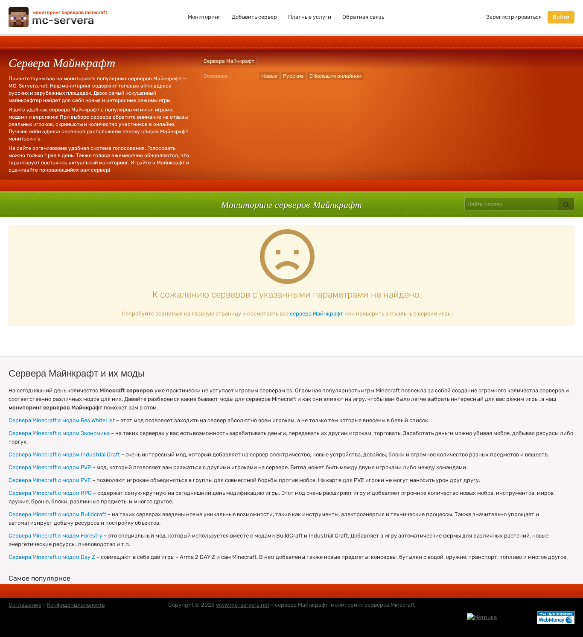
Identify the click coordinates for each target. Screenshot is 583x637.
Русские (293, 76)
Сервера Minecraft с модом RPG (50, 493)
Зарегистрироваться (514, 17)
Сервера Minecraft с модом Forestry (55, 535)
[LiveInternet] (517, 617)
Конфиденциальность (76, 605)
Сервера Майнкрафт (229, 61)
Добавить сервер (254, 17)
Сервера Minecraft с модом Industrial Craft (64, 454)
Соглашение (25, 605)
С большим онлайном (335, 76)
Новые (269, 76)
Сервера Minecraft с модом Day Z (52, 557)
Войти (561, 17)
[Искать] (566, 204)
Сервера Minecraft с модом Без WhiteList (62, 420)
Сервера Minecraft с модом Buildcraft (57, 514)
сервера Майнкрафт (316, 313)
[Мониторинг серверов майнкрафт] (58, 16)
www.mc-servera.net (242, 605)
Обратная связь (363, 17)
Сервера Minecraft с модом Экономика (59, 433)
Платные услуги (309, 17)
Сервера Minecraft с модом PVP (50, 467)
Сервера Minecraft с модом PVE (50, 480)
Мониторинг (204, 17)
